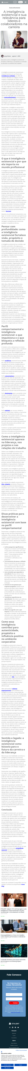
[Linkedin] (12, 1027)
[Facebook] (15, 1027)
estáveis (7, 410)
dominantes (9, 393)
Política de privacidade (21, 1050)
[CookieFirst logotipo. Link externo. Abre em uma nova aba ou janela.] (1, 1051)
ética (2, 484)
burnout (8, 211)
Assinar (15, 1003)
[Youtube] (18, 1027)
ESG (13, 677)
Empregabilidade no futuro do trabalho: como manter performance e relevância (13, 936)
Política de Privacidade (15, 1012)
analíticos (8, 360)
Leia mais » (3, 916)
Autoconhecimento (14, 8)
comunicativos (9, 376)
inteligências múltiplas (8, 76)
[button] (25, 2)
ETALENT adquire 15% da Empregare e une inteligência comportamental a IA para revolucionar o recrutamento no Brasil (14, 910)
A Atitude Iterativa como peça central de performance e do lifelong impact (13, 960)
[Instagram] (10, 1027)
